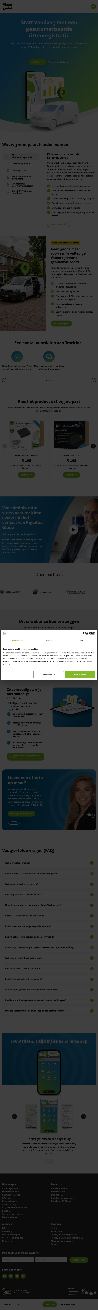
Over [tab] (81, 641)
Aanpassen (47, 674)
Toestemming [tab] (17, 641)
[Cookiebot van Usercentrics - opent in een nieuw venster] (84, 633)
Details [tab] (49, 641)
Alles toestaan (80, 674)
